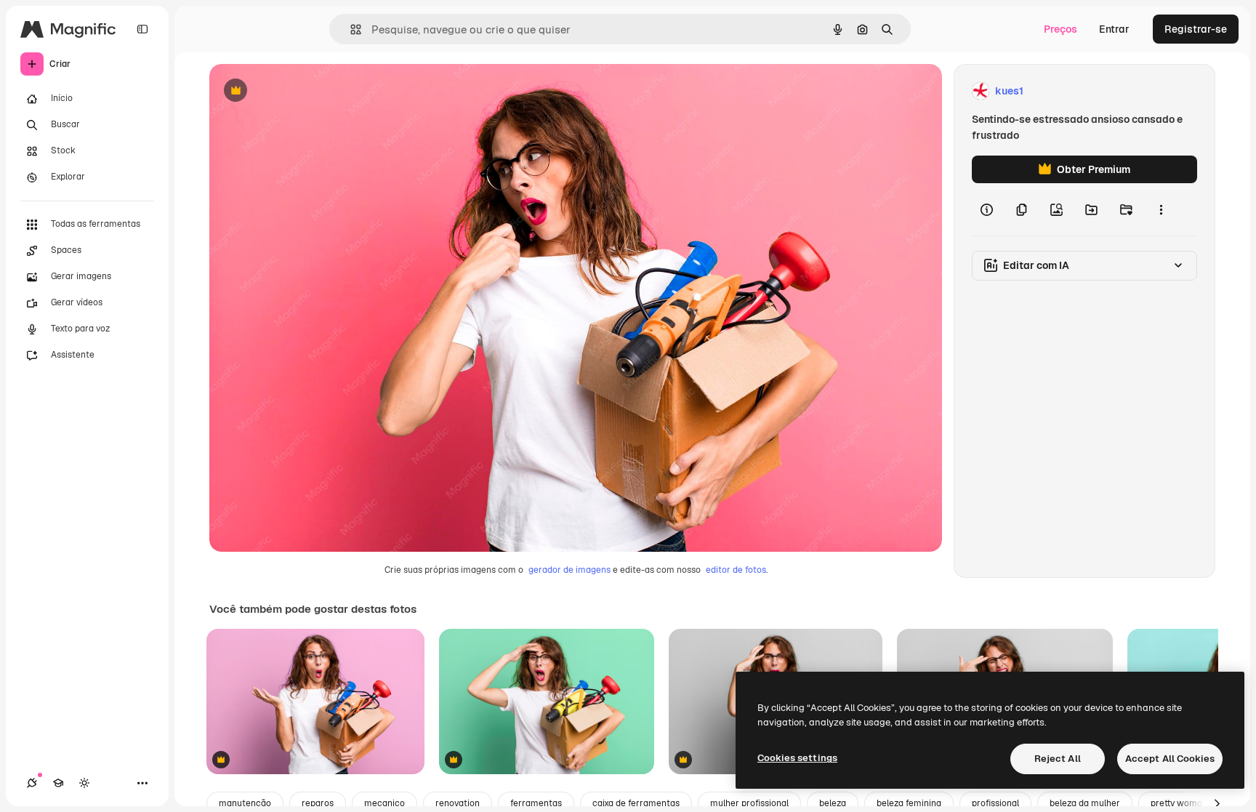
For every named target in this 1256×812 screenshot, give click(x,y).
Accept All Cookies (1170, 758)
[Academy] (58, 783)
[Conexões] (32, 783)
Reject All (1057, 758)
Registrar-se (1195, 29)
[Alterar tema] (84, 783)
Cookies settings (797, 758)
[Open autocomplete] (350, 29)
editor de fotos (736, 570)
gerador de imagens (569, 570)
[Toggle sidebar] (142, 29)
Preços (1060, 29)
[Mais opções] (1160, 209)
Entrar (1114, 29)
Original (302, 91)
